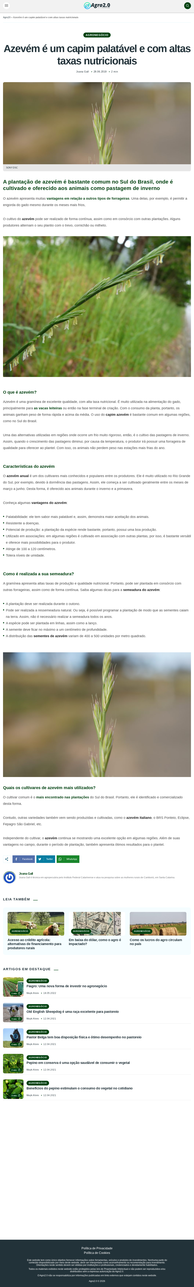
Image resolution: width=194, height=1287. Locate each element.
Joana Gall (82, 71)
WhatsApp (71, 859)
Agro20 (7, 17)
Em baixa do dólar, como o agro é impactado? (95, 942)
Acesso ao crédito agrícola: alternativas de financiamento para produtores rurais (34, 944)
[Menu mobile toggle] (6, 5)
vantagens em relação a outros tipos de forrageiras (88, 198)
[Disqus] (97, 1161)
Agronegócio (97, 35)
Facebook (27, 859)
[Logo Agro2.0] (97, 5)
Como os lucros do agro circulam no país (156, 942)
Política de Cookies (97, 1252)
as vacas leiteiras (48, 408)
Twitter (49, 859)
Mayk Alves (33, 993)
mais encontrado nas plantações (62, 797)
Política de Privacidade (97, 1248)
